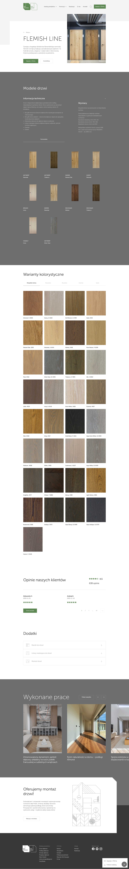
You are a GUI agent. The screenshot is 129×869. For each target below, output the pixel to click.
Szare (97, 283)
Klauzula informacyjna (63, 857)
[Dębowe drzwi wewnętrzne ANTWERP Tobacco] (54, 159)
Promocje (62, 6)
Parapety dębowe (44, 855)
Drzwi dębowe (43, 848)
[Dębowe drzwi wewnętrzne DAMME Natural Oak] (75, 159)
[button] (98, 697)
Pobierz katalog (111, 865)
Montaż (76, 848)
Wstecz (28, 32)
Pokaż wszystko (86, 697)
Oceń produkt (30, 610)
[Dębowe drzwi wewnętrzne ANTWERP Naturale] (33, 159)
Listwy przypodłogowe (45, 859)
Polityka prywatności (62, 855)
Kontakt (85, 6)
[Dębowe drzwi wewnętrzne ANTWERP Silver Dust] (54, 225)
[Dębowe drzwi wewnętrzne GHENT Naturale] (96, 159)
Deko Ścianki (42, 857)
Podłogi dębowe (44, 850)
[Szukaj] (91, 6)
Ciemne (81, 283)
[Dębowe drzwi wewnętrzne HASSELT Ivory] (33, 225)
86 (96, 610)
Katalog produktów (49, 6)
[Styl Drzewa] (30, 6)
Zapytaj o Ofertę (99, 6)
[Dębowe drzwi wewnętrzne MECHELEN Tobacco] (96, 192)
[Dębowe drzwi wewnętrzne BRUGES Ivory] (33, 192)
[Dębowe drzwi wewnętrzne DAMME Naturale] (54, 192)
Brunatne (64, 283)
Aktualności (60, 850)
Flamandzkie (43, 139)
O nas (78, 6)
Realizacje (72, 6)
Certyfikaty (46, 61)
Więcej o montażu (31, 818)
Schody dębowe (43, 853)
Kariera (59, 848)
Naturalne (48, 283)
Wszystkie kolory (31, 283)
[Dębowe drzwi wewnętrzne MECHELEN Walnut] (75, 192)
